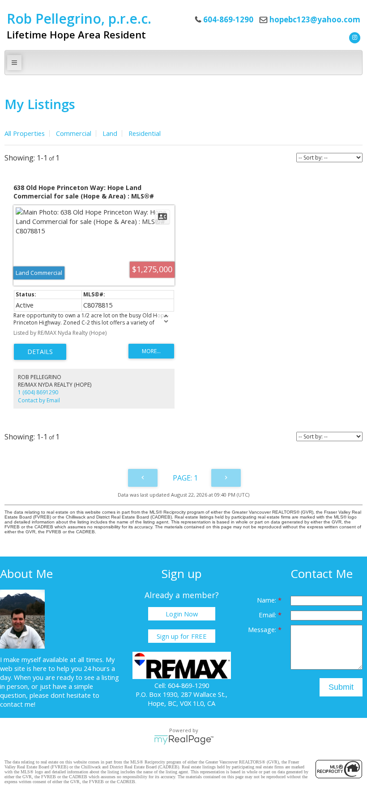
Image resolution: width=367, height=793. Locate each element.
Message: (263, 629)
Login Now (182, 613)
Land (109, 133)
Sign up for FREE (182, 636)
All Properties (24, 133)
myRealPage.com (184, 740)
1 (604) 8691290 (38, 392)
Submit (341, 687)
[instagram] (353, 36)
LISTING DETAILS (40, 352)
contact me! (17, 704)
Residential (144, 133)
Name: (267, 599)
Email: (268, 614)
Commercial (73, 133)
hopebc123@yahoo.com (314, 19)
